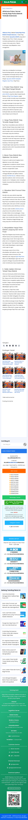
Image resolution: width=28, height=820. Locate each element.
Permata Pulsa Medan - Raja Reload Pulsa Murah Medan (7, 391)
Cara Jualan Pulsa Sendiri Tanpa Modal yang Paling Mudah (10, 661)
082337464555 (15, 749)
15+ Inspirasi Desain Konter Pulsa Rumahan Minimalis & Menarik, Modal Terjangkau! (10, 642)
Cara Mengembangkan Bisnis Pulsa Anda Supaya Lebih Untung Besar (9, 680)
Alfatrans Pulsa (6, 32)
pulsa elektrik (5, 94)
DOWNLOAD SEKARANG (14, 788)
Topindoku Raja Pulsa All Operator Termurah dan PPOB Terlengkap (19, 377)
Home (3, 8)
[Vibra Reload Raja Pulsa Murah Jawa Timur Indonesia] (8, 370)
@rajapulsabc (15, 764)
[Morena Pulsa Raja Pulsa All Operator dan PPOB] (20, 384)
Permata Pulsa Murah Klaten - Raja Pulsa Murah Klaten (7, 363)
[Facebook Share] (7, 345)
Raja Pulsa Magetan (13, 96)
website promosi (19, 208)
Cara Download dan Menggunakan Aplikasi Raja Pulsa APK (10, 596)
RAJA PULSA (18, 816)
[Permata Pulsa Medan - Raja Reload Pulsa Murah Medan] (8, 384)
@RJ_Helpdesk (15, 756)
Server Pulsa (9, 8)
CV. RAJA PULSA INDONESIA (20, 817)
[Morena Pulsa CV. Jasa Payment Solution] (20, 356)
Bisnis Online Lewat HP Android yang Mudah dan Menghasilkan (10, 652)
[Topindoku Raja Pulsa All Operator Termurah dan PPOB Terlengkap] (20, 370)
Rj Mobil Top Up (11, 175)
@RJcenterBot (15, 526)
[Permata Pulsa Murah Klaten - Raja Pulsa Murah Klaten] (8, 356)
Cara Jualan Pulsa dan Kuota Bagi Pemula (11, 670)
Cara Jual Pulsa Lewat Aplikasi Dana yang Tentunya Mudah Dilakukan (11, 615)
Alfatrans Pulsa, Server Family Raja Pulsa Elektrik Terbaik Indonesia (12, 13)
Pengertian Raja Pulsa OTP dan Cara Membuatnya (10, 624)
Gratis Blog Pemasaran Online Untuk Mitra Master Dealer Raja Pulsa (10, 633)
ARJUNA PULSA (12, 462)
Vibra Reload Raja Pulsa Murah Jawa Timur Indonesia (7, 377)
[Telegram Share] (10, 345)
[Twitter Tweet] (3, 345)
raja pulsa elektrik (14, 37)
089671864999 (15, 752)
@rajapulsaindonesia (15, 768)
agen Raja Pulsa (20, 256)
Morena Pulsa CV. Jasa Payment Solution (19, 363)
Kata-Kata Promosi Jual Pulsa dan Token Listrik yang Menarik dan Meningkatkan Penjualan (10, 605)
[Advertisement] (14, 25)
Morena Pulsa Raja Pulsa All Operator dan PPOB (19, 391)
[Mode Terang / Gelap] (22, 2)
